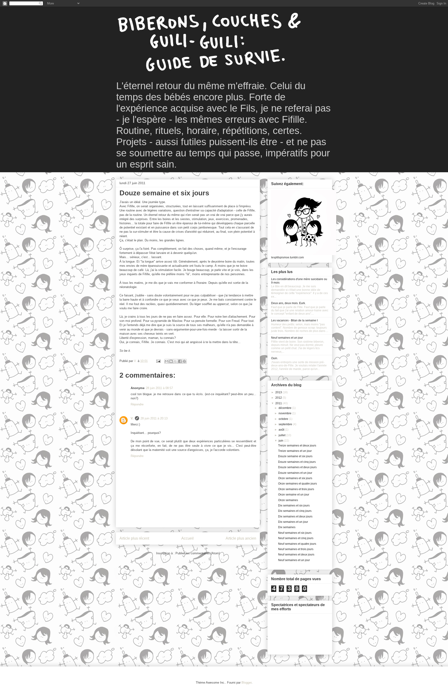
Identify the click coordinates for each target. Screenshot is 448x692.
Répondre (137, 404)
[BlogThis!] (171, 361)
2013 (279, 392)
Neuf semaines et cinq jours (295, 538)
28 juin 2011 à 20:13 (154, 418)
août (282, 429)
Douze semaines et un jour (295, 472)
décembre (285, 408)
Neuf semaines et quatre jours (297, 543)
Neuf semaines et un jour (287, 337)
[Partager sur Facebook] (180, 361)
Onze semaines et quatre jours (297, 483)
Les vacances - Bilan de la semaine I (294, 320)
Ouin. (274, 358)
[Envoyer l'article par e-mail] (158, 361)
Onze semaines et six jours (295, 478)
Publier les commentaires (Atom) (197, 553)
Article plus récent (134, 538)
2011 (279, 403)
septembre (286, 424)
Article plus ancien (241, 538)
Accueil (187, 538)
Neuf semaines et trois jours (295, 549)
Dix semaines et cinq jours (295, 511)
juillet (282, 435)
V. (132, 418)
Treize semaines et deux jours (297, 445)
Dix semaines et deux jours (295, 516)
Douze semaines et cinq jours (297, 462)
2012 (279, 397)
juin (281, 440)
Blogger (247, 682)
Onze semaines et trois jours (296, 489)
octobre (284, 419)
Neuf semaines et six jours (295, 532)
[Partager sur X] (175, 361)
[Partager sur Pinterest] (184, 361)
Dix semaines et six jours (294, 505)
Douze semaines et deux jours (297, 467)
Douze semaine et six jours (295, 456)
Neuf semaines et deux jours (296, 554)
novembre (285, 413)
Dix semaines (286, 527)
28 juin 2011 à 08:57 (159, 388)
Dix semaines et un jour (293, 521)
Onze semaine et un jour (293, 494)
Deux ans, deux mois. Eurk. (288, 303)
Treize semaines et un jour (295, 451)
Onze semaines (288, 500)
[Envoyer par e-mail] (166, 361)
